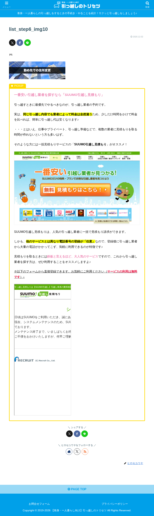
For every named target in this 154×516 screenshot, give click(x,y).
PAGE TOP (78, 489)
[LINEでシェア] (27, 42)
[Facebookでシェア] (20, 42)
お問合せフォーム (39, 503)
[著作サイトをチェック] (69, 451)
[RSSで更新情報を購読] (85, 451)
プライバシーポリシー (115, 503)
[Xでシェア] (12, 42)
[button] (142, 467)
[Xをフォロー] (77, 451)
